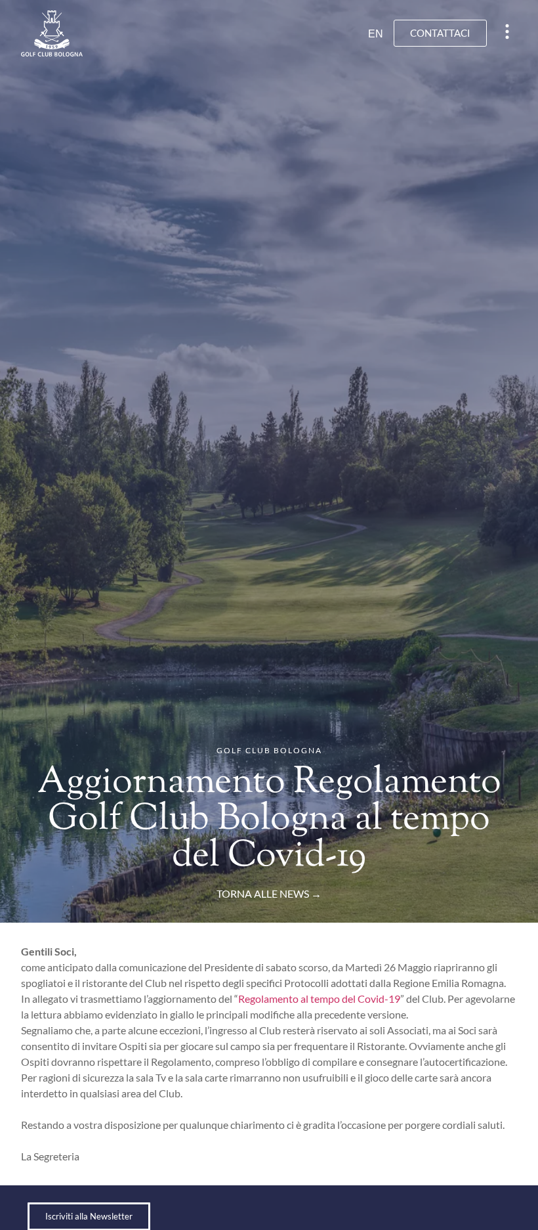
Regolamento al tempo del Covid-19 (319, 998)
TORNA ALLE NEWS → (269, 893)
